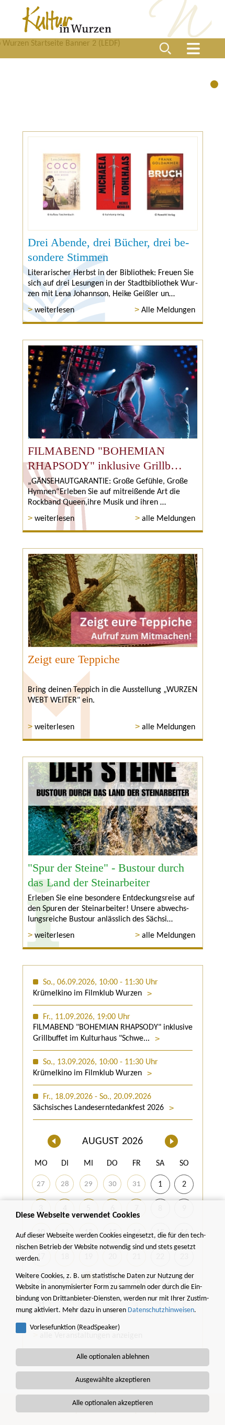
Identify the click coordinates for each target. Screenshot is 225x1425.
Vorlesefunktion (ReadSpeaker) (75, 1328)
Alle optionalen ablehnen (112, 1357)
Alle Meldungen (168, 310)
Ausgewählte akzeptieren (112, 1380)
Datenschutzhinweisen (161, 1310)
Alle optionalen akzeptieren (112, 1403)
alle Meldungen (168, 519)
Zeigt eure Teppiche (74, 659)
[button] (214, 84)
